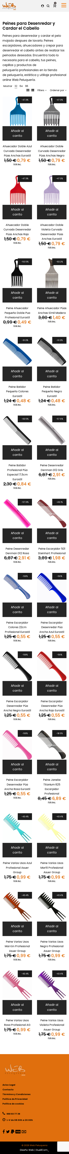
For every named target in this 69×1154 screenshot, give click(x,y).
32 (16, 86)
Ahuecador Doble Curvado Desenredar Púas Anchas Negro (52, 150)
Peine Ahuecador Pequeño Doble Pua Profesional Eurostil (17, 312)
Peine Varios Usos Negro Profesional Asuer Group (51, 946)
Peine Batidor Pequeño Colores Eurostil (17, 391)
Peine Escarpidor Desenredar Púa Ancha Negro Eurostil (17, 706)
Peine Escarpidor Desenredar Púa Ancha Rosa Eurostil (17, 784)
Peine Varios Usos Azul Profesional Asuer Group (17, 867)
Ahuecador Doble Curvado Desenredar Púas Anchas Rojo (17, 229)
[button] (17, 133)
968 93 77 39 (13, 1113)
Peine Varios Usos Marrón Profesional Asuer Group (17, 946)
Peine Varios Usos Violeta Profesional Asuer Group (52, 1025)
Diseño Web (27, 1150)
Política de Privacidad (15, 1099)
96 (26, 86)
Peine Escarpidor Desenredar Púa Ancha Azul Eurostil (51, 627)
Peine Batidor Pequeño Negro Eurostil (52, 391)
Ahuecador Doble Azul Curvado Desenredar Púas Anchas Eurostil (17, 150)
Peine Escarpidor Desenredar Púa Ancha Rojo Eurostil (51, 706)
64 (21, 86)
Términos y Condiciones (16, 1094)
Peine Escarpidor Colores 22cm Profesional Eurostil (17, 627)
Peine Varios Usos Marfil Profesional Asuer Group (51, 867)
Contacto (8, 1089)
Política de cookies (13, 1103)
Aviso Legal (9, 1084)
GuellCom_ (42, 1150)
